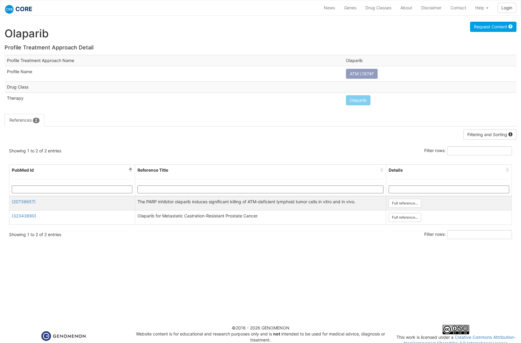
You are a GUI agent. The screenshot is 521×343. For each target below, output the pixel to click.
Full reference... (405, 203)
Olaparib (358, 100)
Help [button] (480, 7)
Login (506, 7)
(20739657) (24, 201)
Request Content (491, 26)
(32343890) (24, 215)
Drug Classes (378, 7)
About (406, 7)
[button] (130, 170)
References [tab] (23, 120)
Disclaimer (431, 7)
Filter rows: (435, 150)
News (329, 7)
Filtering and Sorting (487, 134)
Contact (458, 7)
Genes (350, 7)
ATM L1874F (362, 73)
